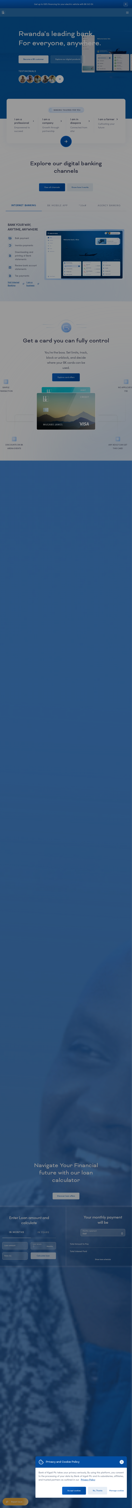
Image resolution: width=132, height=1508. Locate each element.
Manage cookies (116, 1490)
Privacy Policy (88, 1479)
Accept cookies (74, 1490)
